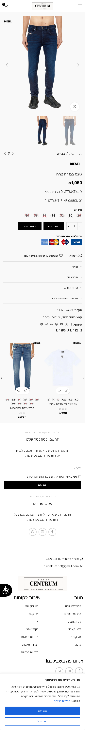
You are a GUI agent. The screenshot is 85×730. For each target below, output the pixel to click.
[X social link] (66, 324)
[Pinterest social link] (56, 324)
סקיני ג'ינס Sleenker (22, 408)
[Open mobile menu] (80, 6)
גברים (61, 153)
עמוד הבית (75, 153)
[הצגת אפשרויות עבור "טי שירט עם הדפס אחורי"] (66, 390)
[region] (42, 701)
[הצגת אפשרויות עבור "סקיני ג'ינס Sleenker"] (25, 390)
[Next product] (5, 154)
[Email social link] (61, 324)
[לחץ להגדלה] (74, 106)
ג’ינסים (56, 317)
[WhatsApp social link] (46, 324)
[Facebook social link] (71, 324)
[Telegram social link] (41, 324)
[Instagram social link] (42, 532)
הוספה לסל (53, 226)
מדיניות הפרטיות (37, 476)
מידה (78, 209)
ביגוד (65, 317)
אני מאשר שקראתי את (52, 476)
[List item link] (63, 606)
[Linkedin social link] (51, 324)
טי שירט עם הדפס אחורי (63, 404)
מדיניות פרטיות (62, 701)
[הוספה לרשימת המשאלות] (59, 390)
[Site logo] (42, 5)
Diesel (63, 408)
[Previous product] (13, 154)
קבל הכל (42, 710)
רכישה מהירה (30, 226)
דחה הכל (42, 721)
